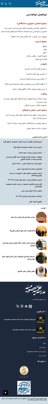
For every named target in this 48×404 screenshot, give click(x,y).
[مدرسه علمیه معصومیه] (41, 3)
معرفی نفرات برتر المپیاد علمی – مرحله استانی (27, 163)
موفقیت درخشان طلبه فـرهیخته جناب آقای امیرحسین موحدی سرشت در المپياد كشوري (24, 158)
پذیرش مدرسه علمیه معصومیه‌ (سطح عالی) (28, 147)
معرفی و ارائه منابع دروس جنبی (31, 191)
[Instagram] (21, 306)
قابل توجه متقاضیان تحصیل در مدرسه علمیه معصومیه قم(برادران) (24, 185)
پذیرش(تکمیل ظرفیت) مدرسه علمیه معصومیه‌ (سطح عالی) (22, 142)
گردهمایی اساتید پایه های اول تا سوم (29, 169)
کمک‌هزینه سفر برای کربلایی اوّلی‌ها (22, 230)
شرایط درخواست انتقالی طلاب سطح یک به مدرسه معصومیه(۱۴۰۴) (25, 174)
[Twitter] (17, 306)
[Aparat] (26, 306)
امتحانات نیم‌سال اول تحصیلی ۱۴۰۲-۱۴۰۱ (29, 196)
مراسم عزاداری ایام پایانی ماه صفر (23, 217)
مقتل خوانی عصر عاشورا (26, 271)
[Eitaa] (30, 306)
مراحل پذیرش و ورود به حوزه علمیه (30, 153)
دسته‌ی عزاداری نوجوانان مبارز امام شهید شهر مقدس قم (18, 258)
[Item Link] (41, 217)
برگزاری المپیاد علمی (35, 201)
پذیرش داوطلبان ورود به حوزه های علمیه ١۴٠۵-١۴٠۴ (25, 180)
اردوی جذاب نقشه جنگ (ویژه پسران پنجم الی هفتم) (18, 244)
